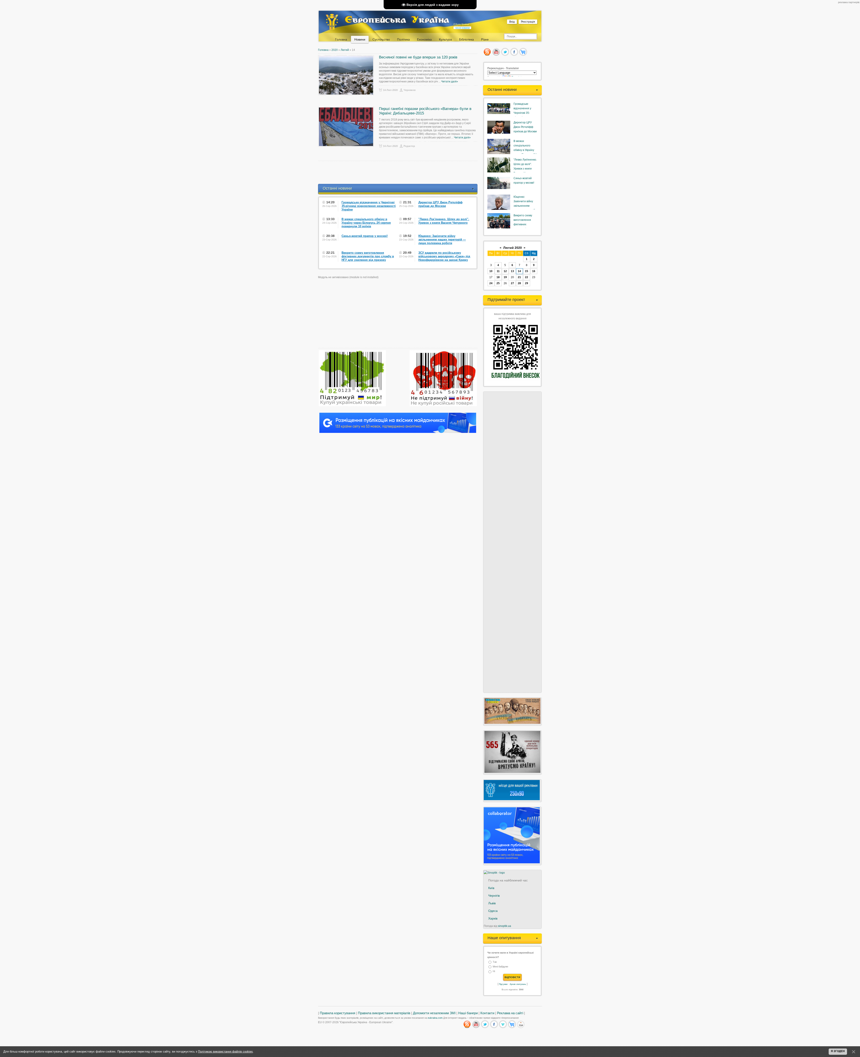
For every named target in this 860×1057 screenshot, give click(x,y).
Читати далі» (449, 81)
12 (505, 271)
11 (498, 271)
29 (526, 283)
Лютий (345, 50)
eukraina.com (435, 1017)
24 (490, 283)
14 (519, 271)
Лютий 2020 (512, 247)
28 (519, 283)
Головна (323, 50)
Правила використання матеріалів (384, 1013)
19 (505, 277)
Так (495, 961)
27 (512, 283)
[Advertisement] (399, 172)
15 (526, 271)
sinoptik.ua (504, 926)
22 (526, 277)
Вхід (512, 21)
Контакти (487, 1013)
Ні (494, 971)
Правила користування (337, 1013)
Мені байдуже (500, 966)
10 (490, 271)
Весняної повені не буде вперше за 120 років (418, 57)
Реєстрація (528, 21)
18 (498, 277)
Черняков (410, 90)
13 (512, 271)
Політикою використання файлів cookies (225, 1051)
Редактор (409, 146)
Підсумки (503, 984)
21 (519, 277)
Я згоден (838, 1051)
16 (533, 271)
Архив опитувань (518, 984)
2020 (334, 50)
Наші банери (468, 1013)
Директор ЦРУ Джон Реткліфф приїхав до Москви (525, 127)
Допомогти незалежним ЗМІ (434, 1013)
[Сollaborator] (397, 432)
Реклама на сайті (510, 1013)
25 (498, 283)
